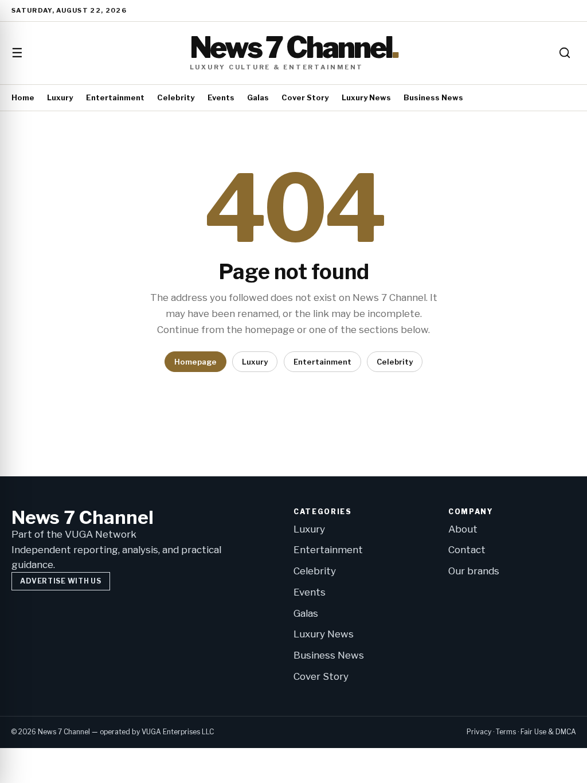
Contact (467, 549)
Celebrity (175, 97)
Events (221, 97)
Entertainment (115, 97)
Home (22, 97)
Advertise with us (60, 581)
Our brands (473, 571)
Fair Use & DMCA (548, 731)
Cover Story (304, 97)
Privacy (479, 731)
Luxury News (366, 97)
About (463, 529)
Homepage (195, 361)
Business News (433, 97)
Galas (258, 97)
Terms (506, 731)
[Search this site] (565, 53)
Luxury (60, 97)
